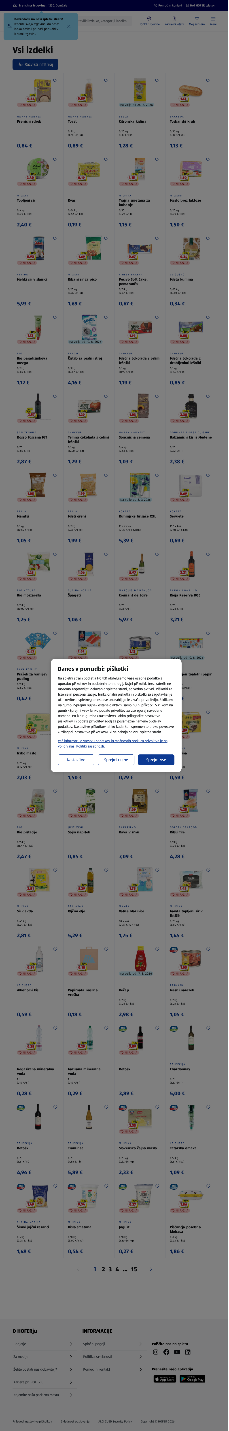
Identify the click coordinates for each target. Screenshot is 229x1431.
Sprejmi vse (156, 760)
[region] (116, 715)
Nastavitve (76, 760)
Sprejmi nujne (116, 760)
